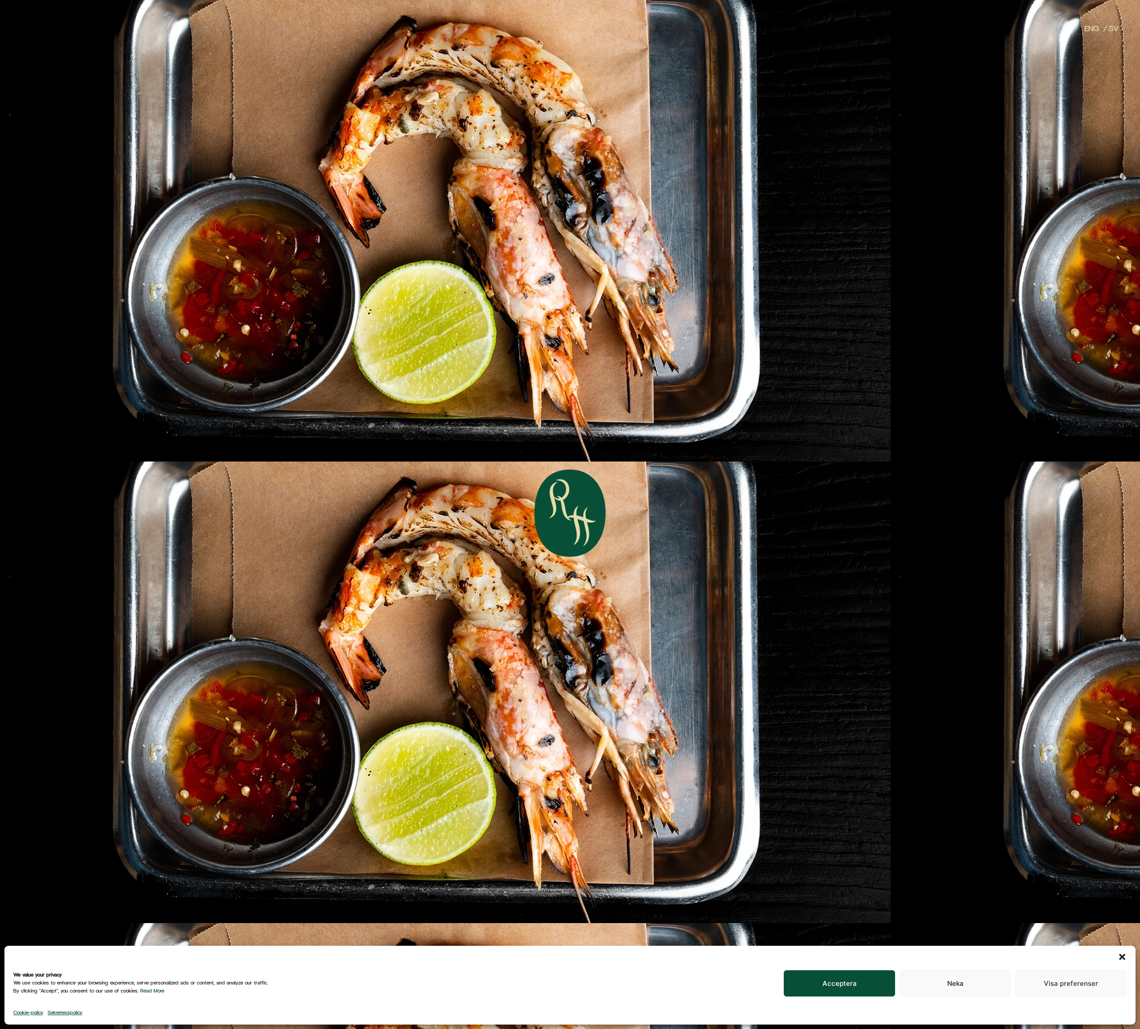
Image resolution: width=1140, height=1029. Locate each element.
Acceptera (839, 983)
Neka (955, 983)
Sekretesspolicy (65, 1012)
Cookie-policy (28, 1012)
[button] (1122, 956)
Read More (152, 990)
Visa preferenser (1071, 983)
